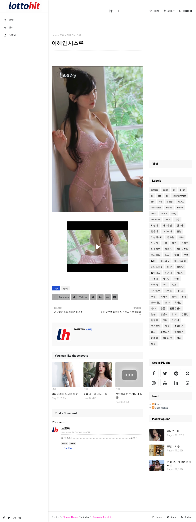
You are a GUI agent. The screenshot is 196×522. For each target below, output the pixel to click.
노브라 (154, 243)
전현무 (154, 320)
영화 (183, 296)
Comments (161, 407)
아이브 (180, 290)
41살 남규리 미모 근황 (95, 393)
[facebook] (4, 517)
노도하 (88, 329)
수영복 (154, 284)
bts (159, 195)
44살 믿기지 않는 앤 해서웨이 (179, 463)
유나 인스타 (173, 431)
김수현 (170, 237)
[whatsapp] (187, 382)
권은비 (154, 231)
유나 (153, 308)
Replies (68, 448)
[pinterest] (20, 517)
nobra (164, 213)
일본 (153, 314)
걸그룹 (180, 225)
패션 (153, 332)
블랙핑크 (155, 272)
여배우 (163, 296)
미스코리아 (180, 260)
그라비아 (167, 231)
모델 (186, 255)
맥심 (176, 255)
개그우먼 (167, 225)
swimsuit (155, 219)
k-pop (170, 201)
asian (165, 189)
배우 (169, 266)
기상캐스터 (157, 237)
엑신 (153, 296)
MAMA (180, 201)
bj (152, 195)
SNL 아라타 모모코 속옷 (65, 393)
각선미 (154, 225)
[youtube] (165, 382)
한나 (179, 338)
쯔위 (165, 320)
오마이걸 (155, 302)
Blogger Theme (70, 516)
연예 (62, 35)
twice (167, 219)
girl (152, 201)
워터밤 (177, 302)
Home (156, 11)
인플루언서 (175, 308)
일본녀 (163, 314)
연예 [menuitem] (11, 27)
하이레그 (167, 338)
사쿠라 (154, 278)
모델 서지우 (173, 446)
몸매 (153, 260)
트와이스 (179, 326)
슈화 (174, 284)
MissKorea (156, 207)
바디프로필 (157, 266)
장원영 (184, 314)
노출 (165, 243)
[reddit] (176, 373)
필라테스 (179, 332)
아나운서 (155, 290)
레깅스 (168, 249)
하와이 (154, 338)
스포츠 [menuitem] (12, 35)
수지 (165, 284)
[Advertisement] (170, 91)
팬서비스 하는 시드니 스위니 (128, 395)
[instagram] (14, 517)
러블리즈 (155, 249)
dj (167, 195)
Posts (158, 404)
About (171, 11)
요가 (167, 302)
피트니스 (165, 332)
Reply (64, 443)
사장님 (180, 272)
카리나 (175, 320)
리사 (167, 255)
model (169, 207)
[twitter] (9, 517)
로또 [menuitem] (11, 20)
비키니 (168, 272)
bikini (182, 189)
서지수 (166, 278)
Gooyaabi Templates (103, 516)
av (174, 189)
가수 (177, 219)
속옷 (176, 278)
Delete (72, 443)
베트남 (180, 266)
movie (180, 207)
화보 (153, 343)
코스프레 (155, 326)
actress (154, 189)
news (153, 213)
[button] (114, 11)
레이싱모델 (182, 249)
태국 (167, 326)
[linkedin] (176, 382)
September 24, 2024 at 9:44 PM (75, 432)
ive (160, 201)
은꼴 (162, 308)
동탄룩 (184, 243)
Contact (187, 11)
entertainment (179, 195)
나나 (181, 237)
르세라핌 (155, 255)
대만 (174, 243)
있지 (174, 314)
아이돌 (168, 290)
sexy (174, 213)
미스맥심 (165, 260)
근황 (179, 231)
